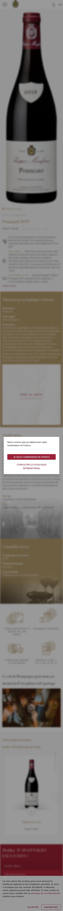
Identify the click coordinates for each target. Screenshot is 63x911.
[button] (31, 457)
